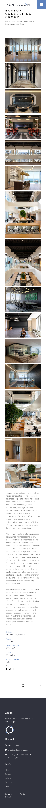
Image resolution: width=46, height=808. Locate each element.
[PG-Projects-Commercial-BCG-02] (23, 75)
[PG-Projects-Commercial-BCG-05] (23, 152)
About (7, 770)
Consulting (28, 21)
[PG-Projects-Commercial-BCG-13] (23, 351)
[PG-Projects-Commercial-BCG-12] (23, 413)
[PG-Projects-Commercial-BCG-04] (23, 127)
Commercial (17, 21)
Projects (8, 782)
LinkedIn (8, 797)
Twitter (22, 794)
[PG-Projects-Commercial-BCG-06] (23, 214)
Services (8, 774)
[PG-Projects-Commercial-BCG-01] (23, 50)
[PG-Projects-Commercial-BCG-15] (23, 476)
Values (8, 778)
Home (7, 21)
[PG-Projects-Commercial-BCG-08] (23, 178)
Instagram (9, 794)
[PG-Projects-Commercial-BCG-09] (23, 299)
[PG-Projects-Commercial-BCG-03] (23, 101)
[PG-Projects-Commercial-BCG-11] (23, 376)
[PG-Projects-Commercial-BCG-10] (23, 325)
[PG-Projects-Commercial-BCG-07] (23, 262)
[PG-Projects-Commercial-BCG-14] (23, 450)
